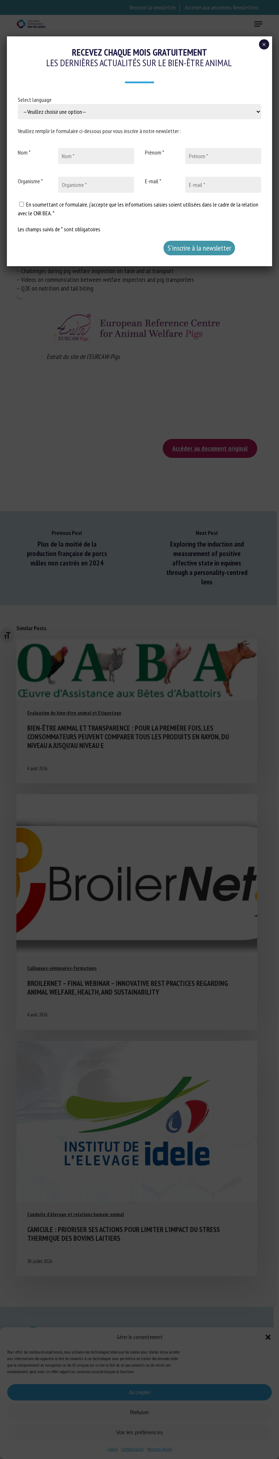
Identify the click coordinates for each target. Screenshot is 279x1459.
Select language (35, 99)
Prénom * (154, 152)
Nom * (24, 152)
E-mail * (153, 181)
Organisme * (30, 181)
